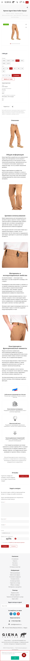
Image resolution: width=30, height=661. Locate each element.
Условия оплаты (15, 579)
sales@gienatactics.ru (16, 624)
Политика (15, 565)
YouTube (18, 613)
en (27, 2)
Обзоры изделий (15, 594)
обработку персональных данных (17, 542)
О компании (15, 559)
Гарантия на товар (15, 583)
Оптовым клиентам (15, 567)
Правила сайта (15, 592)
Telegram (14, 613)
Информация (15, 570)
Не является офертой (15, 577)
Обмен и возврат (15, 585)
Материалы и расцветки (15, 587)
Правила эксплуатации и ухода (15, 596)
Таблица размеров (15, 573)
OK (15, 658)
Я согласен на (14, 542)
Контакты (15, 563)
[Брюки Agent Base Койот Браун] (15, 32)
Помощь (15, 590)
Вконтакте (11, 613)
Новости (15, 561)
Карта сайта (15, 598)
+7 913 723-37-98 (15, 621)
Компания (15, 556)
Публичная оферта (15, 575)
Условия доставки (15, 581)
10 (19, 43)
